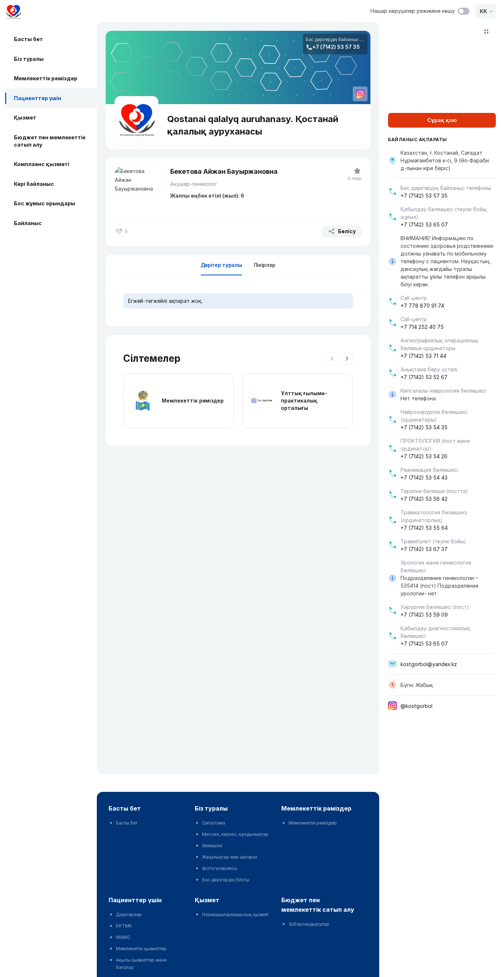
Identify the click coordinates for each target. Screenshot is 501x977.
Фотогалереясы (219, 868)
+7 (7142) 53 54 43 (424, 477)
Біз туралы (29, 59)
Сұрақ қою (442, 120)
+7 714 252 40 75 (422, 327)
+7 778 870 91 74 (422, 305)
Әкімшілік (212, 845)
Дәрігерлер (129, 914)
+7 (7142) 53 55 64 (424, 528)
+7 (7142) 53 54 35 (424, 427)
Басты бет (28, 39)
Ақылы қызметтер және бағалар (141, 963)
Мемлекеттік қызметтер (141, 948)
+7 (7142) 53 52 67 (424, 377)
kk (483, 11)
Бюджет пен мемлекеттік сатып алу (49, 141)
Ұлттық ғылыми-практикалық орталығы (304, 400)
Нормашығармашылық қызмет (235, 914)
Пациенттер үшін (37, 98)
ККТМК (124, 926)
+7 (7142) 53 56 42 (424, 499)
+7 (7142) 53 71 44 (423, 356)
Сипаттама (213, 823)
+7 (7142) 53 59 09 (424, 614)
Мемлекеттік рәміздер (45, 78)
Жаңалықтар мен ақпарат (229, 857)
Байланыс (28, 223)
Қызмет (25, 117)
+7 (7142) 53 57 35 (336, 47)
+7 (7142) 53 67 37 (424, 549)
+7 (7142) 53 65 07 (424, 224)
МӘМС (123, 937)
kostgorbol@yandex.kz (429, 664)
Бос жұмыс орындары (44, 203)
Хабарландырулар (309, 924)
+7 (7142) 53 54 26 (424, 456)
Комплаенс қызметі (41, 164)
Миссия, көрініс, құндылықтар (235, 834)
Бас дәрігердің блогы (225, 879)
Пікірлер (265, 265)
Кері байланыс (34, 184)
